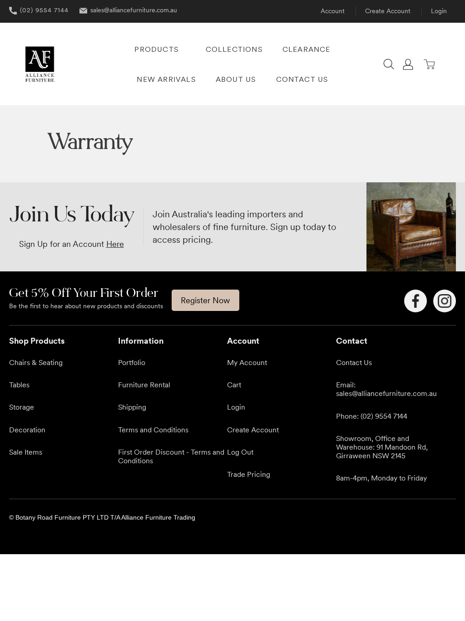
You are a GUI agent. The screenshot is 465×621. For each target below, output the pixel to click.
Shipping (132, 406)
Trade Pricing (248, 474)
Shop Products (36, 341)
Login (439, 11)
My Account (247, 362)
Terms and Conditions (153, 429)
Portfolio (131, 362)
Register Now (205, 300)
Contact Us (354, 362)
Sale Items (25, 451)
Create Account (388, 11)
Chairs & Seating (36, 362)
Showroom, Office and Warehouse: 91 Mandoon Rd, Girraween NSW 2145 (382, 447)
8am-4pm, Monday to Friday (381, 477)
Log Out (240, 451)
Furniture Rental (144, 384)
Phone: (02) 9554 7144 (371, 416)
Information (140, 341)
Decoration (27, 429)
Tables (19, 384)
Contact (351, 341)
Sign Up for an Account (71, 244)
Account (333, 11)
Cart (234, 384)
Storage (21, 406)
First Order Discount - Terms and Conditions (171, 456)
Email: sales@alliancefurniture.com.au (386, 389)
